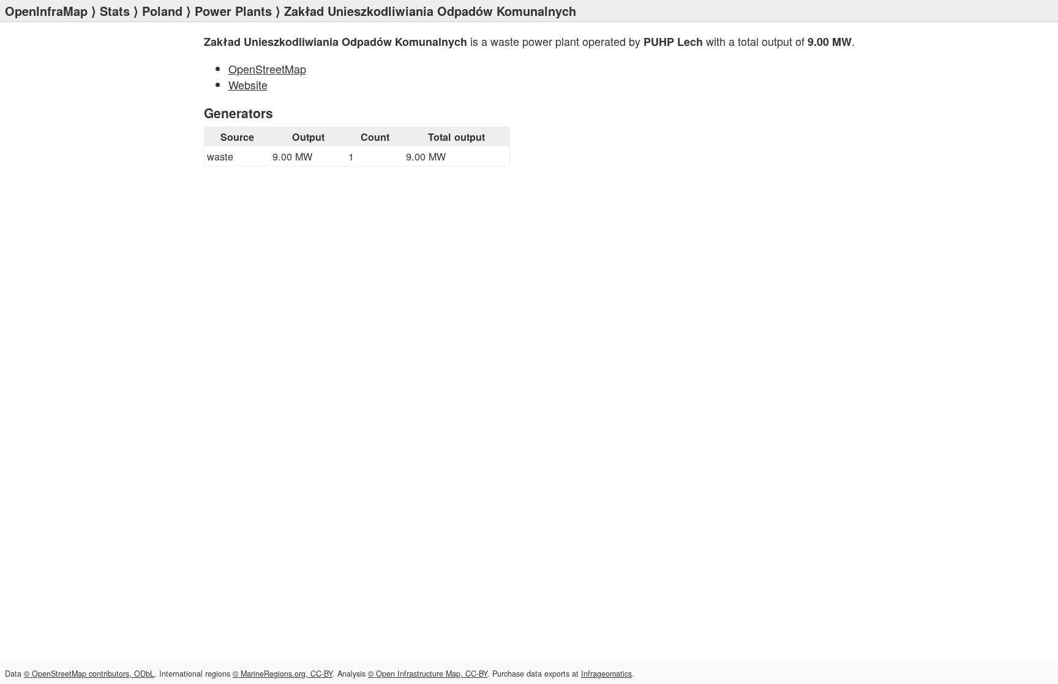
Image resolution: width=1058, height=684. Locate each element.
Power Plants (233, 11)
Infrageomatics (606, 673)
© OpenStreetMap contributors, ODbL (89, 673)
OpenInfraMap (46, 11)
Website (248, 84)
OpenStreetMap (267, 69)
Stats (115, 11)
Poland (162, 11)
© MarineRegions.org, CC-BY (282, 673)
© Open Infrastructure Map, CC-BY (427, 673)
